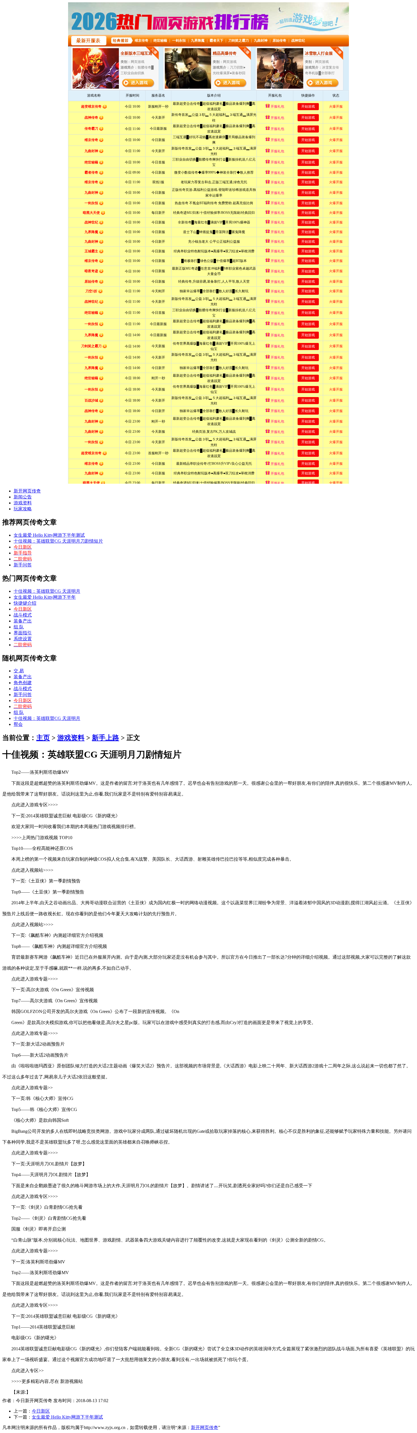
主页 (43, 737)
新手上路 (105, 737)
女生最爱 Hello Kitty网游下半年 (45, 597)
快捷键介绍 (25, 603)
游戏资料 (23, 502)
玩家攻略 (23, 508)
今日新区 (41, 1411)
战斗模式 (23, 615)
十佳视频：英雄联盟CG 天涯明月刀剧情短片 (58, 541)
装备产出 (23, 621)
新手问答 (23, 564)
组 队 (19, 626)
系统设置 (23, 638)
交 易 (19, 670)
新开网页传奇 (27, 491)
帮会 (18, 724)
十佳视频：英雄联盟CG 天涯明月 (47, 591)
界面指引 (23, 632)
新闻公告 (23, 496)
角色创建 (23, 682)
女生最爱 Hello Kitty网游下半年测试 (49, 535)
